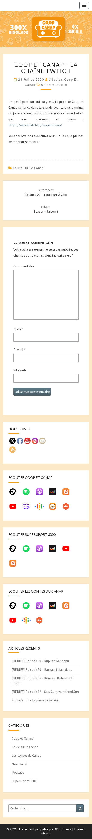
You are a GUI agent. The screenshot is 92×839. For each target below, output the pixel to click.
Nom (18, 329)
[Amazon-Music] (28, 508)
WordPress (63, 829)
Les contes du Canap (26, 755)
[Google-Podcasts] (41, 508)
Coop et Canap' (23, 738)
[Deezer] (54, 493)
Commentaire (23, 266)
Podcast (18, 772)
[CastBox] (68, 508)
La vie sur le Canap (28, 168)
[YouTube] (15, 508)
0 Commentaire (54, 84)
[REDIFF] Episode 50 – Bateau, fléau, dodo (42, 669)
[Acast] (15, 493)
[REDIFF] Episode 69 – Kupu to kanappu (40, 661)
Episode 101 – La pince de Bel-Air (35, 700)
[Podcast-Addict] (68, 493)
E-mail (19, 349)
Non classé (20, 764)
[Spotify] (28, 493)
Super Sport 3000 (24, 781)
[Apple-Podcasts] (41, 493)
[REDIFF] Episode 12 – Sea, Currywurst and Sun (45, 691)
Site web (19, 370)
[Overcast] (54, 508)
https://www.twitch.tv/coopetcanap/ (35, 125)
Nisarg (46, 833)
